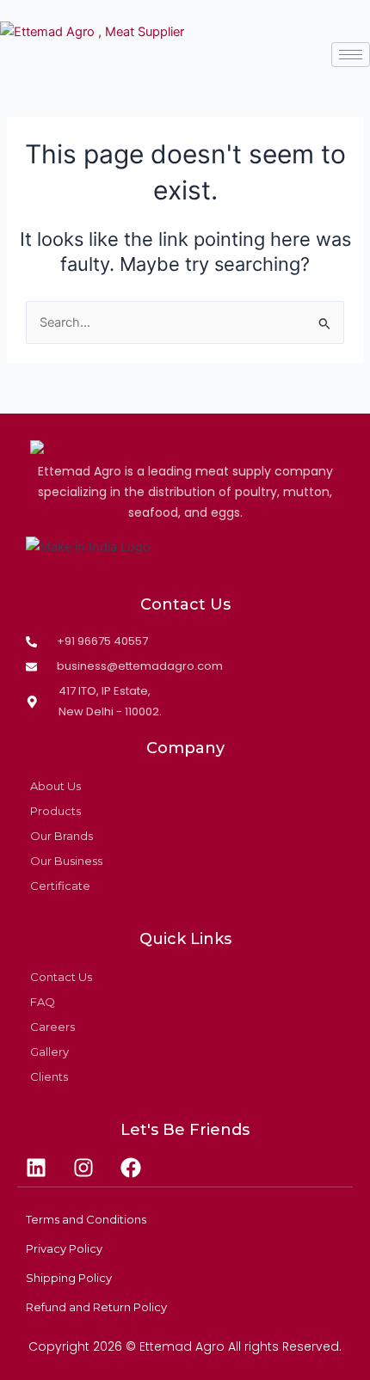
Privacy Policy (64, 1248)
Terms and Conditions (86, 1219)
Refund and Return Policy (96, 1307)
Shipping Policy (69, 1278)
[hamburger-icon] (350, 54)
